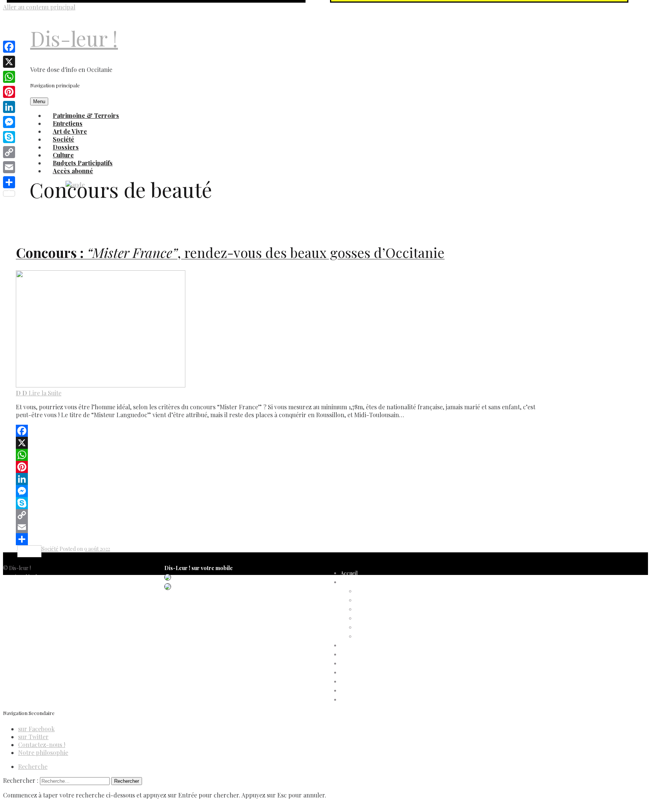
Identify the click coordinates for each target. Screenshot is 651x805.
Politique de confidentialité (34, 586)
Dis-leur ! (74, 38)
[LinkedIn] (279, 479)
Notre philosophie (43, 752)
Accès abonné (73, 171)
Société (49, 548)
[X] (279, 443)
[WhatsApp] (279, 455)
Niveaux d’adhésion (378, 618)
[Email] (279, 527)
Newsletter (16, 622)
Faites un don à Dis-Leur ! (370, 663)
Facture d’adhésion (378, 609)
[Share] (279, 539)
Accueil (349, 573)
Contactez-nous (22, 613)
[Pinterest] (279, 467)
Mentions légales (22, 577)
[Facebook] (279, 431)
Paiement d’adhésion (380, 627)
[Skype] (279, 503)
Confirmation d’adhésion (385, 600)
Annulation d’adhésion (382, 591)
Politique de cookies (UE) (32, 595)
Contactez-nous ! (41, 745)
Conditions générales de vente (38, 604)
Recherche (32, 766)
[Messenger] (279, 491)
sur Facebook (36, 729)
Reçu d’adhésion (375, 636)
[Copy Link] (279, 515)
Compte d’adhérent (364, 582)
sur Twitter (33, 737)
